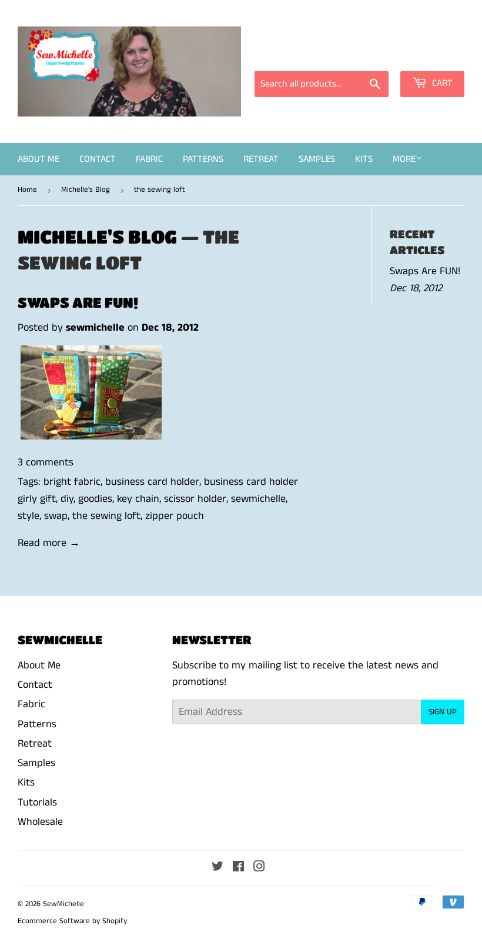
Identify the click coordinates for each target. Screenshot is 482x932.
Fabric (149, 159)
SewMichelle (63, 904)
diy (67, 499)
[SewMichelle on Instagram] (259, 868)
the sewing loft (106, 516)
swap (56, 516)
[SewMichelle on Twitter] (217, 868)
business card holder (152, 482)
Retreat (261, 159)
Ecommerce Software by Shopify (72, 921)
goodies (95, 499)
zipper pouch (174, 516)
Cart (441, 83)
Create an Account (427, 54)
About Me (38, 159)
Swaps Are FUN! (78, 302)
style (28, 516)
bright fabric (72, 482)
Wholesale (40, 822)
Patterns (203, 159)
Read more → (49, 543)
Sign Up (443, 712)
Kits (364, 159)
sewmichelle (258, 499)
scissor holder (195, 499)
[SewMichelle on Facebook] (238, 868)
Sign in (358, 54)
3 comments (45, 462)
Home (27, 189)
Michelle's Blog (85, 189)
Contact (97, 159)
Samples (317, 159)
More (404, 159)
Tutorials (37, 802)
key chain (138, 499)
